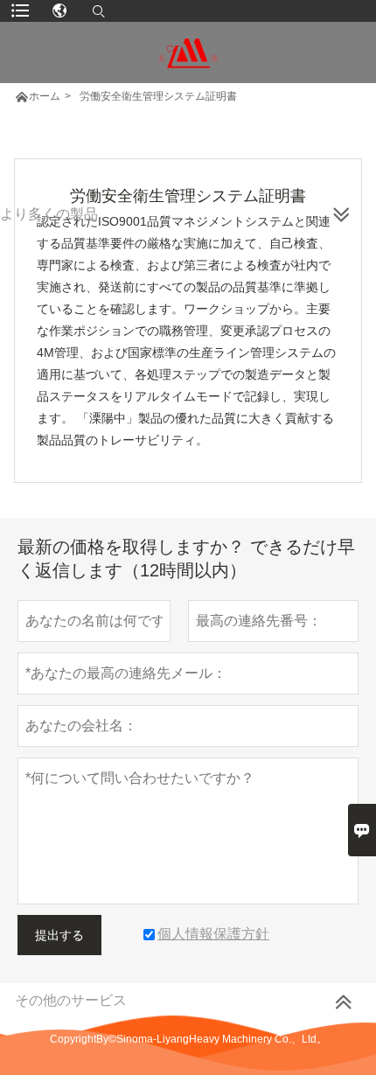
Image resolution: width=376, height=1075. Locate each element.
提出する (59, 935)
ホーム (44, 96)
